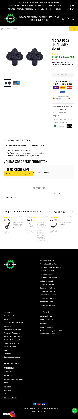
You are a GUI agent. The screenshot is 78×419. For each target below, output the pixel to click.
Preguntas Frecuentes (12, 333)
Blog (46, 20)
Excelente (31, 220)
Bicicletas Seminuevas (48, 278)
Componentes (32, 17)
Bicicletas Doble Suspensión (50, 267)
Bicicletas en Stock (47, 260)
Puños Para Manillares (48, 298)
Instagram (7, 390)
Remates (33, 20)
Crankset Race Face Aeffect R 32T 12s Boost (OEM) (7, 232)
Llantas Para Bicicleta (48, 291)
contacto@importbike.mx (13, 379)
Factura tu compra (10, 397)
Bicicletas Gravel (46, 274)
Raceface (8, 220)
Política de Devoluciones (13, 336)
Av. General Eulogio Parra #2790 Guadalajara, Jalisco (52, 332)
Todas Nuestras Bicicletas (13, 323)
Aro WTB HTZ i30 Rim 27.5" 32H (53, 232)
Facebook (7, 386)
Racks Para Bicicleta (47, 305)
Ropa (50, 17)
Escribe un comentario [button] (63, 194)
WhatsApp (7, 383)
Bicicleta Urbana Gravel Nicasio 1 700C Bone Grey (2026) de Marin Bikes (30, 233)
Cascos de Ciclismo (47, 284)
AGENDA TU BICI (41, 9)
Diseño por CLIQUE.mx (39, 411)
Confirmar (69, 126)
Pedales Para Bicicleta (48, 295)
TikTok (6, 394)
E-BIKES (60, 6)
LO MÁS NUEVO (13, 6)
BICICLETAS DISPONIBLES (45, 6)
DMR (54, 37)
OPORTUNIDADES (55, 9)
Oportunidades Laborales (13, 357)
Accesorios (43, 17)
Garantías (7, 353)
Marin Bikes (8, 312)
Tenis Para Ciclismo (47, 302)
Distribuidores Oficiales (12, 329)
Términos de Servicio (11, 343)
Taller (40, 20)
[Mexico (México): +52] (55, 126)
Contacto (7, 326)
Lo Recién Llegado (47, 281)
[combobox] (34, 28)
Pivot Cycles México (11, 316)
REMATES (11, 9)
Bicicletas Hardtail (47, 271)
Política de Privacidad (12, 340)
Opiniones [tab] (9, 197)
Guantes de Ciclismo (47, 288)
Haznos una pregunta (19, 174)
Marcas (57, 17)
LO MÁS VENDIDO (27, 6)
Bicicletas (22, 17)
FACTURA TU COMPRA (25, 9)
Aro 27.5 (53, 220)
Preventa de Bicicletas (48, 264)
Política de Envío (10, 347)
